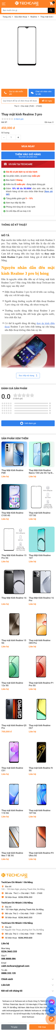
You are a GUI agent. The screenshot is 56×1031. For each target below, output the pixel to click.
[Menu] (4, 3)
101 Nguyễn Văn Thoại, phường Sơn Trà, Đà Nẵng (22, 930)
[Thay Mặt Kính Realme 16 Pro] (42, 582)
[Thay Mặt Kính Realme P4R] (14, 454)
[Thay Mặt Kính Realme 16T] (42, 539)
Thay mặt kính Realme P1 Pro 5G (41, 684)
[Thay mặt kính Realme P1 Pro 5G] (42, 667)
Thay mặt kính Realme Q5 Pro (13, 726)
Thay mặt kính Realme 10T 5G (39, 811)
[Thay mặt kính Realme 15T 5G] (42, 497)
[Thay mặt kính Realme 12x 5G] (14, 667)
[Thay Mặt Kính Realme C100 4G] (14, 497)
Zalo (52, 1010)
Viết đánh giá (30, 423)
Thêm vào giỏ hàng (28, 155)
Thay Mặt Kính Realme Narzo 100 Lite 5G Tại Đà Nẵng (41, 471)
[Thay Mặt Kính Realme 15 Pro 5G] (14, 539)
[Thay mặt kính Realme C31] (14, 752)
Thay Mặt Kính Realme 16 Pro (41, 599)
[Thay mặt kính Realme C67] (42, 709)
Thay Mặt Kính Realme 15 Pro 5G (13, 556)
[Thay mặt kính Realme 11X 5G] (14, 794)
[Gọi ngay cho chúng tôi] (52, 1019)
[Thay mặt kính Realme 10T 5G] (42, 794)
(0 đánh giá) (19, 119)
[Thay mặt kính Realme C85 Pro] (42, 624)
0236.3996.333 (25, 897)
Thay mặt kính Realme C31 (12, 769)
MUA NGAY (28, 146)
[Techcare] (26, 3)
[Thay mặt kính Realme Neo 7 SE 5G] (14, 837)
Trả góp (14, 1027)
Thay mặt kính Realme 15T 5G (39, 514)
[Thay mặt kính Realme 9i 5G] (42, 752)
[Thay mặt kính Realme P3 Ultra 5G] (42, 837)
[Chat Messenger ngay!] (52, 1002)
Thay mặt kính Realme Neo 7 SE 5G (12, 854)
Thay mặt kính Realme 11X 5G (12, 811)
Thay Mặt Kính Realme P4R (12, 471)
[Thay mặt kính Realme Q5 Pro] (14, 709)
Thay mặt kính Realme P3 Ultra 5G (41, 854)
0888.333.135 (8, 973)
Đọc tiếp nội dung (27, 375)
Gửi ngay (48, 101)
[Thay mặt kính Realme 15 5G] (14, 624)
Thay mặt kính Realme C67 (39, 726)
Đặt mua (42, 1027)
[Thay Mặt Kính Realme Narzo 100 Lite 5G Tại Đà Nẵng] (42, 454)
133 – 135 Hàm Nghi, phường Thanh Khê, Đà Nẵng (23, 889)
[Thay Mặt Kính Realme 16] (14, 582)
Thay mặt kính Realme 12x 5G (12, 684)
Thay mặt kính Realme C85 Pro (39, 641)
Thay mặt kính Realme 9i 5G (41, 769)
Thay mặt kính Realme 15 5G (13, 641)
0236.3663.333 (25, 917)
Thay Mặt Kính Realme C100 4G (12, 514)
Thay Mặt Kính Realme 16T (40, 556)
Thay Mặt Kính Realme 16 (13, 598)
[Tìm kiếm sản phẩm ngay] (51, 10)
